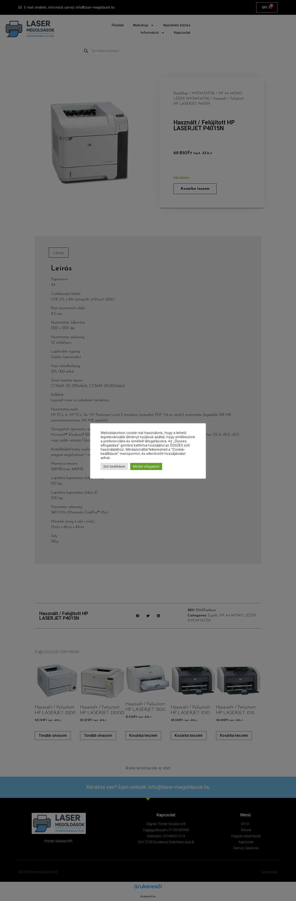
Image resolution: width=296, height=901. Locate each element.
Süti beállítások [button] (114, 466)
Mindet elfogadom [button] (146, 466)
